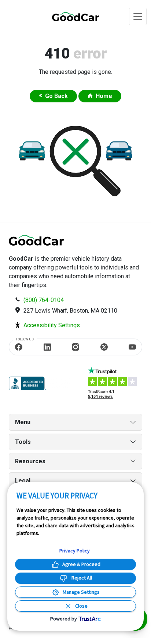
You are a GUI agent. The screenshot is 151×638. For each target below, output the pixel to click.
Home (104, 96)
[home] (66, 16)
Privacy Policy (74, 550)
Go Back (56, 96)
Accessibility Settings (51, 325)
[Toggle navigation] (138, 16)
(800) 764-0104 (43, 300)
